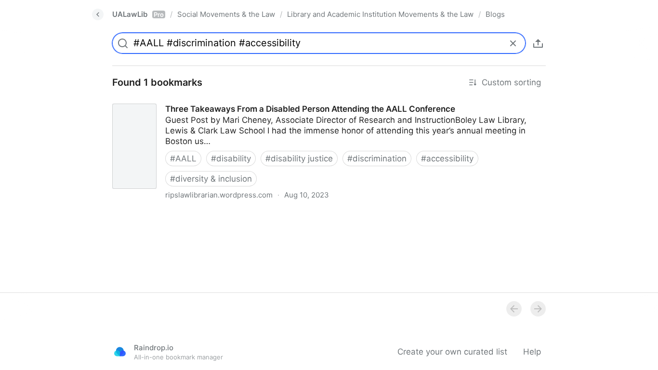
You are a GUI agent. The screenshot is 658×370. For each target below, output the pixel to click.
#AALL (183, 158)
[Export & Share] (538, 43)
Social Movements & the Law (226, 14)
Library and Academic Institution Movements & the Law (380, 14)
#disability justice (299, 158)
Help (532, 352)
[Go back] (98, 14)
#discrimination (377, 158)
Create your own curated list (452, 352)
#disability (231, 158)
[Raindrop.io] (120, 351)
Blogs (495, 14)
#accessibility (447, 158)
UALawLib (138, 14)
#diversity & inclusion (211, 179)
